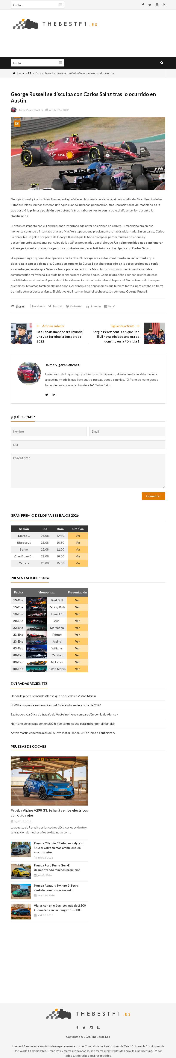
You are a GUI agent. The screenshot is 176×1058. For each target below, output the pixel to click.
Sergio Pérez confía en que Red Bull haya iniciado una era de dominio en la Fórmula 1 (116, 336)
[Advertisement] (88, 961)
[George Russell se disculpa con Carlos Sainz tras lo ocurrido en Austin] (88, 153)
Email (111, 306)
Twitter (57, 306)
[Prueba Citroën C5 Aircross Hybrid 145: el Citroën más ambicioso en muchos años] (21, 849)
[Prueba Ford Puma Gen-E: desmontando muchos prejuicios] (21, 871)
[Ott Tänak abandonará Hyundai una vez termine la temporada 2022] (21, 333)
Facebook (38, 306)
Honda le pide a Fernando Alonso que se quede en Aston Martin (53, 696)
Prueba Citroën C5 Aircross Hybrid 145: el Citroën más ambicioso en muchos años (58, 847)
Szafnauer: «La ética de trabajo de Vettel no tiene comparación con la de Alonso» (64, 714)
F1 (29, 73)
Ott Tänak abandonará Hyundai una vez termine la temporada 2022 (59, 336)
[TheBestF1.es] (55, 23)
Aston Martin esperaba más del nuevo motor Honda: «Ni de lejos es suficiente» (63, 733)
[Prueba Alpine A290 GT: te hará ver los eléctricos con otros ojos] (49, 781)
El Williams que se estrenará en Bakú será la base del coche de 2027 (56, 705)
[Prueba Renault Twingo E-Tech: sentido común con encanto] (21, 892)
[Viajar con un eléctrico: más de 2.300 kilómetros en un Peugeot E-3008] (21, 911)
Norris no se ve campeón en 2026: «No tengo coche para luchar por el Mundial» (63, 723)
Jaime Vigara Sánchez (31, 110)
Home (21, 73)
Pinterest (76, 306)
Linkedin (95, 306)
